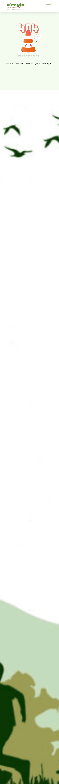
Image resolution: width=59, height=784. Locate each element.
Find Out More (29, 14)
